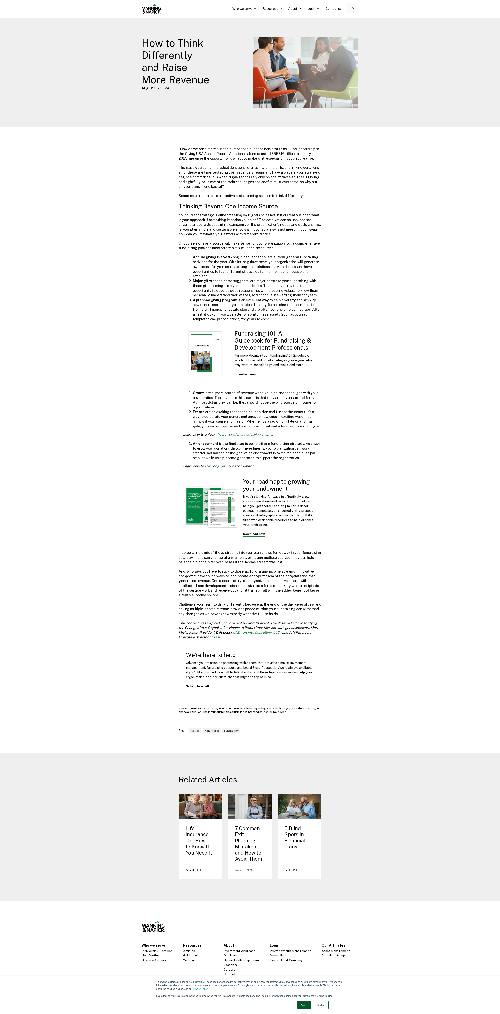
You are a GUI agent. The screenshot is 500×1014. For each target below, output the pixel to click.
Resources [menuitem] (192, 945)
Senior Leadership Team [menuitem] (241, 960)
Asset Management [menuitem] (336, 951)
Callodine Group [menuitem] (333, 955)
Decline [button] (321, 1005)
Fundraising (231, 730)
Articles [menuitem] (189, 951)
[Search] (352, 8)
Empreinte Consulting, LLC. (258, 632)
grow (221, 466)
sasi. (216, 637)
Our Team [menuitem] (231, 955)
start (208, 466)
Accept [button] (304, 1005)
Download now (245, 374)
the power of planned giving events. (244, 434)
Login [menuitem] (274, 945)
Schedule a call (197, 686)
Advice (195, 730)
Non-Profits (212, 730)
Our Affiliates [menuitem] (333, 945)
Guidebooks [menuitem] (191, 955)
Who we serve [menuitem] (153, 945)
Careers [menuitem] (229, 969)
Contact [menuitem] (229, 974)
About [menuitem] (229, 945)
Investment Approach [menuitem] (239, 951)
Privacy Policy (200, 988)
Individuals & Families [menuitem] (157, 951)
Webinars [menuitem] (190, 960)
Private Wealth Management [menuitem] (290, 951)
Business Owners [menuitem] (154, 960)
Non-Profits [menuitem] (150, 955)
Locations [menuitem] (231, 965)
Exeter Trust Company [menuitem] (286, 960)
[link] (151, 8)
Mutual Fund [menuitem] (278, 955)
